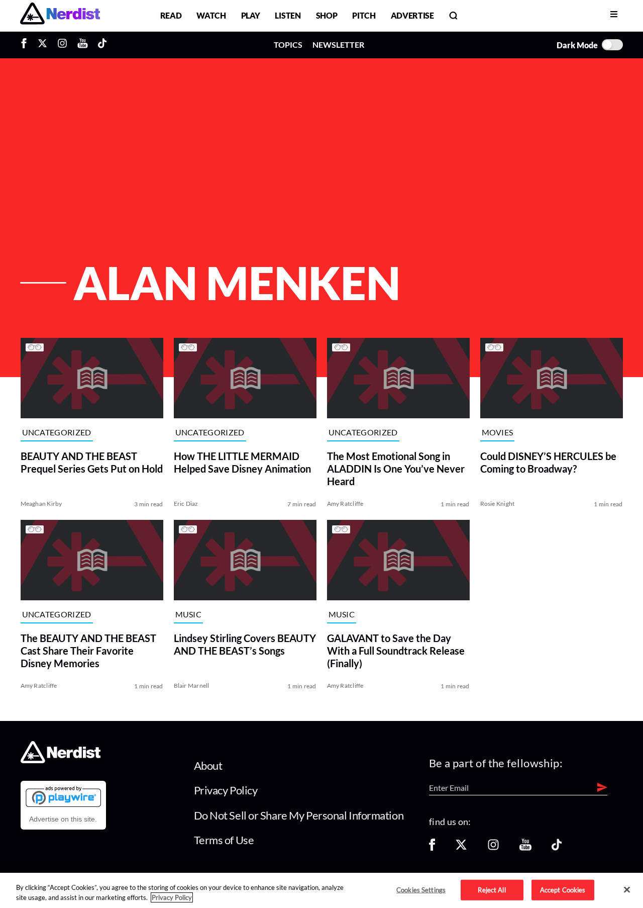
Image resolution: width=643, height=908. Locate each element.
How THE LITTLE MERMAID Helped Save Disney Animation (242, 462)
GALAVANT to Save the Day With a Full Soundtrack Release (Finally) (396, 650)
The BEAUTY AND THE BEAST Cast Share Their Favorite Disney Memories (88, 650)
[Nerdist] (60, 15)
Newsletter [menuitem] (338, 44)
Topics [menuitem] (288, 44)
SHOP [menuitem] (327, 15)
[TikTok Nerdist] (102, 45)
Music (188, 614)
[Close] (627, 890)
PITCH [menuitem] (363, 15)
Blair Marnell (191, 685)
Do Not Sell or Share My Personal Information (299, 815)
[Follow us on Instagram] (493, 848)
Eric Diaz (186, 503)
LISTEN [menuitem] (287, 15)
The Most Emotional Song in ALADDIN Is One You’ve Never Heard (396, 468)
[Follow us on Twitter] (461, 848)
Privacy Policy (226, 790)
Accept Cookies (563, 889)
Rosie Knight (497, 503)
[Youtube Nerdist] (82, 45)
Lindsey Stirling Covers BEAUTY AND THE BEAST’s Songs (245, 644)
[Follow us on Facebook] (432, 848)
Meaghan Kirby (41, 503)
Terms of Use (224, 840)
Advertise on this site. (63, 819)
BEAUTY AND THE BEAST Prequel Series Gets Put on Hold (92, 462)
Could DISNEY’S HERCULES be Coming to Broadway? (548, 462)
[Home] (60, 760)
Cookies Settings (421, 889)
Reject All (491, 889)
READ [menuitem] (171, 15)
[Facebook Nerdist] (26, 45)
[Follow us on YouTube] (525, 848)
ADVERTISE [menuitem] (412, 15)
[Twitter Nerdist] (42, 45)
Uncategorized (56, 432)
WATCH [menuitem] (211, 15)
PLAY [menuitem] (250, 15)
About (208, 765)
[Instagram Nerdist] (62, 45)
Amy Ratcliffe (345, 503)
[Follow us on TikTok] (557, 848)
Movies (497, 432)
